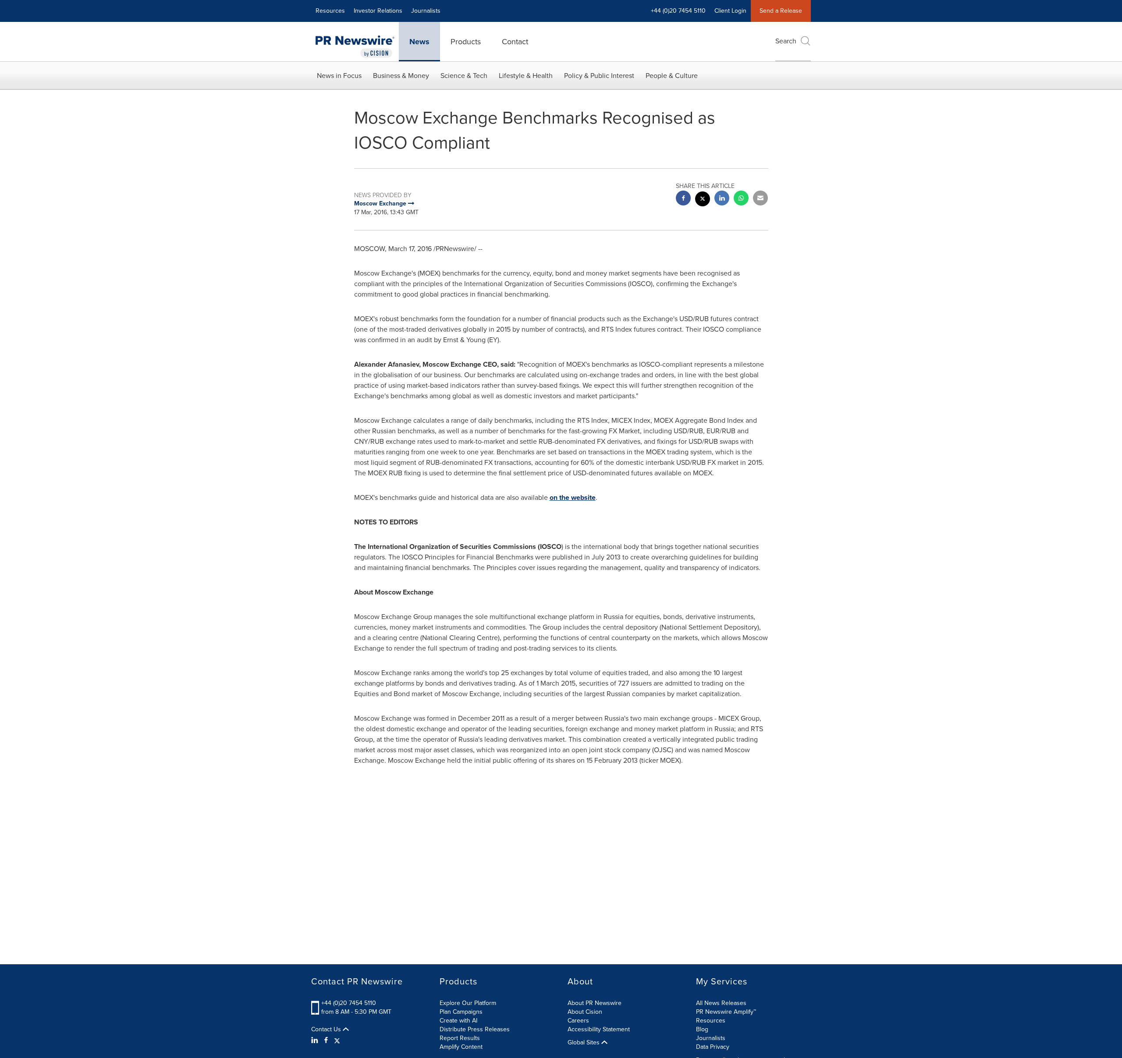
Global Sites (584, 1042)
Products (466, 41)
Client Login (730, 10)
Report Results (460, 1038)
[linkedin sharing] (721, 199)
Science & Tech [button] (463, 76)
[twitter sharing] (702, 200)
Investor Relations (378, 10)
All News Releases (721, 1003)
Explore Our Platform (468, 1003)
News (419, 41)
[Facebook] (326, 1040)
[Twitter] (337, 1040)
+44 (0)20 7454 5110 (348, 1003)
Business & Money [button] (401, 76)
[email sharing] (760, 199)
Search (785, 41)
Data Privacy (712, 1046)
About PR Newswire (594, 1003)
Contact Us (327, 1029)
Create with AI (458, 1020)
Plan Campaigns (461, 1011)
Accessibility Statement (599, 1029)
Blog (702, 1029)
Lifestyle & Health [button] (526, 76)
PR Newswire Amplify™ (726, 1011)
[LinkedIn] (315, 1040)
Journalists (425, 10)
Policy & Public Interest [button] (599, 76)
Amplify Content (461, 1046)
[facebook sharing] (683, 199)
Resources (330, 10)
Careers (578, 1020)
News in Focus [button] (339, 76)
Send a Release (781, 10)
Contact (515, 41)
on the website (573, 497)
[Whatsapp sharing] (741, 199)
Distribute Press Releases (475, 1029)
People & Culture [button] (672, 76)
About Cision (585, 1011)
